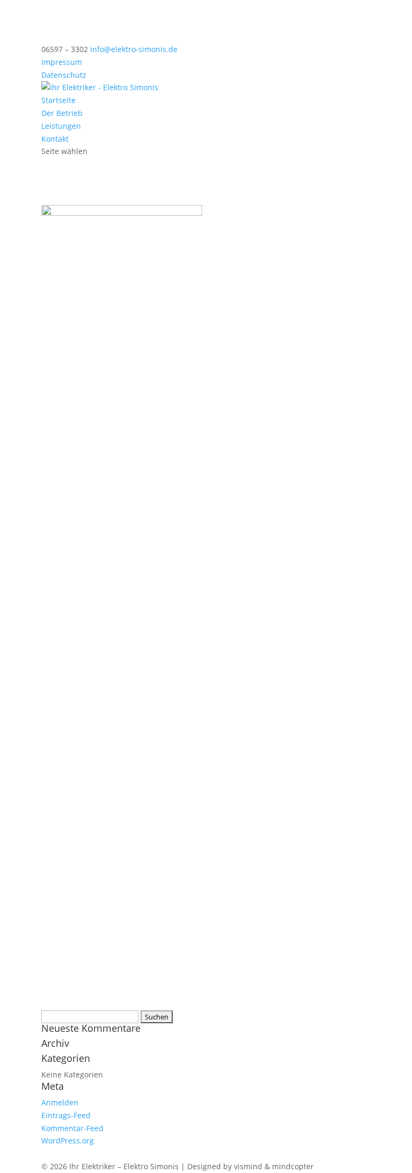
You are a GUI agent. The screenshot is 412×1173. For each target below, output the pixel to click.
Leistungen (61, 126)
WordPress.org (67, 1140)
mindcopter (293, 1166)
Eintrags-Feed (66, 1115)
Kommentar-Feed (72, 1128)
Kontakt (55, 139)
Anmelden (59, 1102)
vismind (248, 1166)
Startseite (58, 100)
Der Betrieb (62, 113)
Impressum (61, 62)
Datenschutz (63, 75)
